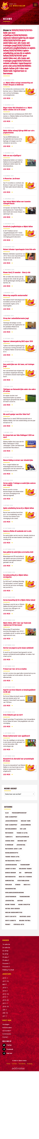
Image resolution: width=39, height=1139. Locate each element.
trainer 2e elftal (22, 833)
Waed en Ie (27, 884)
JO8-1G (5, 1013)
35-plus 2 (5, 960)
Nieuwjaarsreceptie (11, 853)
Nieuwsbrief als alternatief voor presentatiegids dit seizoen (18, 760)
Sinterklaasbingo (11, 829)
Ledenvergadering (11, 865)
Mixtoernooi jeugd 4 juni (13, 849)
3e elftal (5, 951)
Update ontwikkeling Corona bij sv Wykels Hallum (18, 508)
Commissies (6, 1034)
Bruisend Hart (22, 841)
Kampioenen (28, 872)
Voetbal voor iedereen (12, 908)
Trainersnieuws (25, 896)
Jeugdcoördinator (11, 821)
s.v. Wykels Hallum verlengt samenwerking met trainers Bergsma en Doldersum (18, 83)
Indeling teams (25, 821)
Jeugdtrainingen (10, 896)
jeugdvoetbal (21, 845)
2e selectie (6, 947)
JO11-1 (5, 1003)
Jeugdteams (6, 974)
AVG (20, 872)
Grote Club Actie (10, 916)
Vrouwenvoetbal (10, 888)
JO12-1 (5, 997)
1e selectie (6, 944)
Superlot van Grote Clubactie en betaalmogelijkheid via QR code (19, 691)
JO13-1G (5, 994)
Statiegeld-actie (19, 924)
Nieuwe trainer (10, 904)
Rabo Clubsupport (11, 817)
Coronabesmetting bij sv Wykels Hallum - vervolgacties (16, 576)
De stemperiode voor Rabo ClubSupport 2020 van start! (18, 436)
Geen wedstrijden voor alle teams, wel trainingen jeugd (18, 365)
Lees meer (6, 98)
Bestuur (20, 900)
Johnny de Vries (10, 868)
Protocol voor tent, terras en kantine (15, 669)
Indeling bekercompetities (13, 912)
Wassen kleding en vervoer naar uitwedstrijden (18, 460)
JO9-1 (4, 1010)
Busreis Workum (10, 872)
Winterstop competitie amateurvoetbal (15, 295)
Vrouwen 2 (6, 967)
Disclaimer (22, 1064)
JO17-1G (5, 981)
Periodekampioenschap (19, 813)
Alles (7, 813)
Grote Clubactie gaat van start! (13, 715)
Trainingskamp (25, 865)
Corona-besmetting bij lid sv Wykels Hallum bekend (19, 600)
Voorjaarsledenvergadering (14, 892)
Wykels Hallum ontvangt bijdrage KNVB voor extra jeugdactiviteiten (18, 131)
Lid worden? (6, 1031)
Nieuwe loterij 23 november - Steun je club (16, 272)
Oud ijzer (23, 829)
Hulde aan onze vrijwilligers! (12, 155)
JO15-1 (5, 988)
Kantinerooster (10, 877)
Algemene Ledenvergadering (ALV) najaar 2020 (18, 341)
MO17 (4, 984)
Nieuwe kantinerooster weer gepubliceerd (16, 736)
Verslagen (8, 884)
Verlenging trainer (25, 868)
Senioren (5, 940)
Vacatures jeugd (25, 916)
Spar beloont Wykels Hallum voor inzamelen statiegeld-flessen (17, 202)
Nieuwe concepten (24, 904)
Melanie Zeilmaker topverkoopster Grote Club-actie (19, 249)
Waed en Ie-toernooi (25, 877)
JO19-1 (5, 978)
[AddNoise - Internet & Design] (18, 1068)
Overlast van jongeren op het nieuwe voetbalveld (18, 648)
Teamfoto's (8, 837)
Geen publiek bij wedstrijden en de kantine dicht (18, 552)
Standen (17, 884)
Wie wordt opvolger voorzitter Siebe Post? (16, 414)
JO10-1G (5, 1006)
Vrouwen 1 (6, 963)
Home (8, 1064)
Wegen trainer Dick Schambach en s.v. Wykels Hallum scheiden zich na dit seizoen (17, 108)
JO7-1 (4, 1016)
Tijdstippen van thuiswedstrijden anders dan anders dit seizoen (19, 390)
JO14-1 (5, 991)
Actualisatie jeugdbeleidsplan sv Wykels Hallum (18, 226)
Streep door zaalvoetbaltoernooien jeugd (16, 318)
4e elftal (5, 954)
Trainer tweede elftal (12, 856)
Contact (5, 1037)
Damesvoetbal (9, 880)
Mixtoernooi (9, 833)
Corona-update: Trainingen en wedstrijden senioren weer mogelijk (19, 484)
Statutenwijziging (23, 880)
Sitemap (29, 1064)
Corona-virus (9, 841)
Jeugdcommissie (26, 825)
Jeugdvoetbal (9, 900)
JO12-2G (5, 1000)
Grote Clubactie (10, 920)
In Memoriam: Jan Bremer (11, 178)
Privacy (7, 924)
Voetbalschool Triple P (12, 861)
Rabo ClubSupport (11, 825)
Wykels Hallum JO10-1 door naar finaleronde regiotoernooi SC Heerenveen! (17, 624)
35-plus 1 (5, 957)
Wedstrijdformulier (22, 837)
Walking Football (25, 920)
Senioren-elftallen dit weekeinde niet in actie (17, 531)
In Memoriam (9, 845)
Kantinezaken (7, 1028)
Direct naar (6, 1020)
